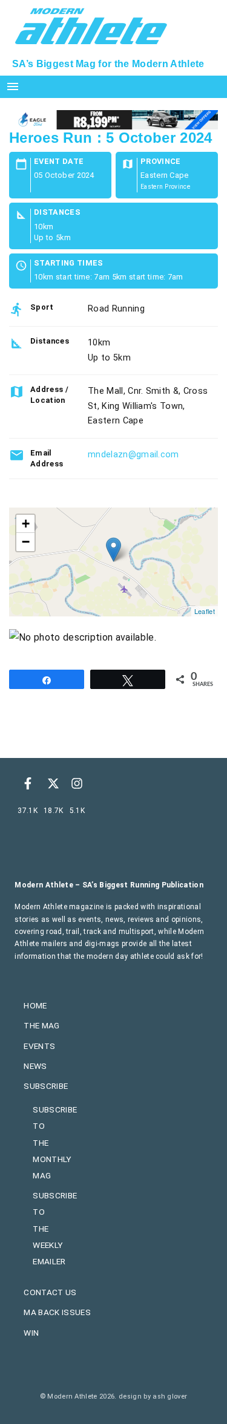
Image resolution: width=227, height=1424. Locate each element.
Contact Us (50, 1292)
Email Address (46, 458)
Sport (42, 307)
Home (35, 1005)
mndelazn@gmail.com (133, 454)
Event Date (59, 162)
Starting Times (68, 263)
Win (31, 1332)
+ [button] (26, 523)
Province (160, 162)
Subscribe (46, 1086)
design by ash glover (153, 1396)
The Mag (41, 1025)
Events (39, 1046)
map (112, 562)
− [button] (26, 541)
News (35, 1066)
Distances (57, 213)
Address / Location (49, 395)
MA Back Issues (57, 1312)
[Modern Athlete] (91, 25)
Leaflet (204, 611)
